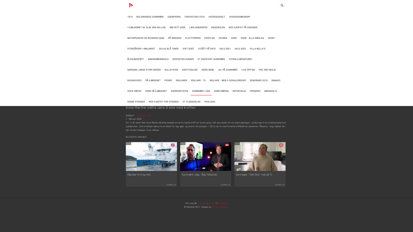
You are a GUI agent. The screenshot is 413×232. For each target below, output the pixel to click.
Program (255, 91)
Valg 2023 (240, 48)
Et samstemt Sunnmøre (211, 59)
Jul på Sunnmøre (228, 69)
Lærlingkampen (198, 27)
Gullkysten (171, 69)
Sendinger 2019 (259, 80)
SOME (234, 38)
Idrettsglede (190, 69)
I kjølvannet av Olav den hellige (146, 27)
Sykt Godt (188, 48)
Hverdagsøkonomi (239, 16)
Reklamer (181, 80)
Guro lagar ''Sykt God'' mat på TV (254, 174)
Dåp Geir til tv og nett (139, 174)
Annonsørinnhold (158, 59)
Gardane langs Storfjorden (144, 69)
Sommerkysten (179, 91)
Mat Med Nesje (267, 69)
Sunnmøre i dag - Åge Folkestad (199, 174)
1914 (130, 16)
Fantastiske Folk (195, 16)
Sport (271, 38)
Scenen (223, 38)
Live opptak (248, 69)
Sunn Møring (221, 91)
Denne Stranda (136, 101)
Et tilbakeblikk (192, 101)
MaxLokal (210, 101)
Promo (168, 80)
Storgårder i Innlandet (141, 48)
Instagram (223, 203)
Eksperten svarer (183, 59)
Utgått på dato (207, 48)
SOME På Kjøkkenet (156, 91)
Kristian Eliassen (220, 206)
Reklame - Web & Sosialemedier (228, 80)
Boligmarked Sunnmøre (150, 16)
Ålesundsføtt (135, 59)
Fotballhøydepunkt (240, 59)
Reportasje (239, 91)
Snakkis (276, 80)
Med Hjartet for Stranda (164, 101)
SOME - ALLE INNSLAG (252, 38)
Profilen (210, 38)
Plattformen (193, 38)
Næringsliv (270, 91)
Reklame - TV (198, 80)
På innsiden (174, 38)
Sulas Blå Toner (169, 48)
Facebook (202, 203)
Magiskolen (218, 27)
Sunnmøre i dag (201, 91)
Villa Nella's (258, 48)
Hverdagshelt (217, 16)
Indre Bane (208, 69)
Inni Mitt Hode (178, 27)
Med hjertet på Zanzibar (243, 27)
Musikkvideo (134, 80)
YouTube (212, 203)
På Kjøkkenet (153, 80)
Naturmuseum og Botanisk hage (145, 38)
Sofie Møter (134, 91)
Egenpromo (174, 16)
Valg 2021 (225, 48)
